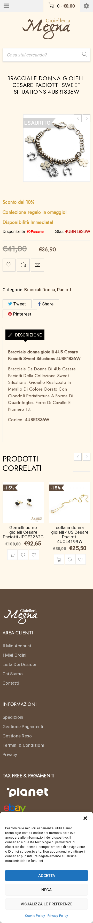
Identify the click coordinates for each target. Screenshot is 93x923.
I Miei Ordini (14, 655)
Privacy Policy (58, 916)
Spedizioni (13, 717)
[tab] (24, 334)
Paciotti (65, 289)
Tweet (19, 303)
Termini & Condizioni (23, 745)
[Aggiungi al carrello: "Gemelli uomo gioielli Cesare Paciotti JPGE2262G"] (12, 555)
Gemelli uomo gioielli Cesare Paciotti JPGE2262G (23, 532)
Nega (46, 890)
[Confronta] (23, 555)
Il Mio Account (17, 645)
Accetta (46, 875)
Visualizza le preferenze (46, 904)
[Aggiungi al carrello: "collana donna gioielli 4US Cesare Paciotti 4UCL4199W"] (59, 559)
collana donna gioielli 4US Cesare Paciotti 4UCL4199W (70, 534)
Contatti (11, 683)
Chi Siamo (13, 673)
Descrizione (28, 335)
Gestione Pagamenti (23, 726)
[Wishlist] (9, 265)
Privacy (10, 754)
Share (47, 303)
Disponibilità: (14, 231)
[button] (85, 818)
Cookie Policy (35, 916)
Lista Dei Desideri (20, 664)
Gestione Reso (17, 735)
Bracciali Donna (39, 289)
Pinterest (22, 314)
